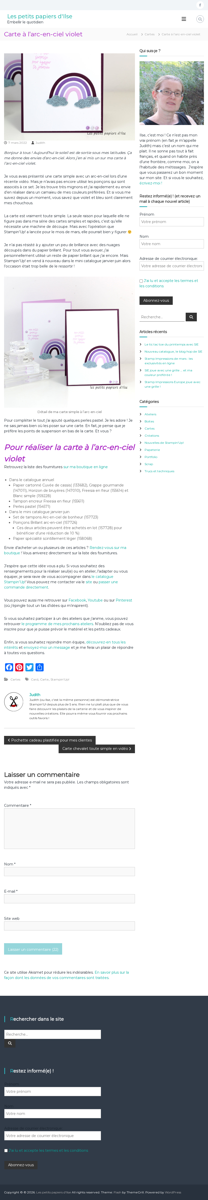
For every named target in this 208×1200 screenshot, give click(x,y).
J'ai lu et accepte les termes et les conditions (48, 1150)
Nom (9, 864)
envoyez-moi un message (47, 647)
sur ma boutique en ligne (85, 467)
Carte (44, 679)
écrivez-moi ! (151, 183)
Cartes (149, 34)
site (89, 582)
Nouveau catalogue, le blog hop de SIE (173, 351)
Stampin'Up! (59, 679)
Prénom (147, 214)
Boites (149, 421)
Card (34, 679)
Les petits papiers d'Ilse (39, 16)
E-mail (11, 891)
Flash (117, 1192)
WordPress (173, 1192)
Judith (40, 143)
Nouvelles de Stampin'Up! (164, 443)
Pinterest (124, 600)
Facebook (77, 600)
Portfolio (151, 457)
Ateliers (150, 414)
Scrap (149, 464)
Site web (12, 918)
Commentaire (17, 805)
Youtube (95, 600)
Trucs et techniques (159, 471)
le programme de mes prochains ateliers (57, 624)
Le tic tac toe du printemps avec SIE (172, 344)
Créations (152, 435)
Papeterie (152, 450)
